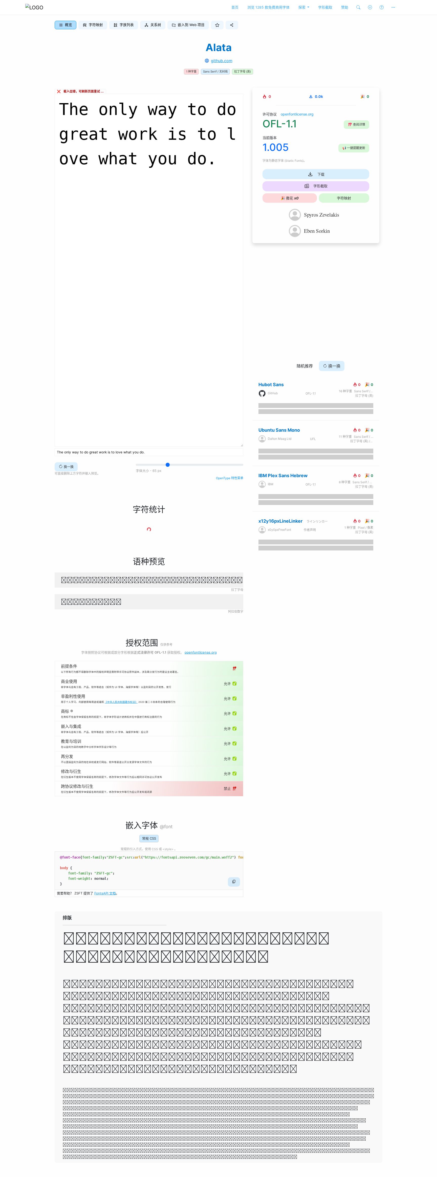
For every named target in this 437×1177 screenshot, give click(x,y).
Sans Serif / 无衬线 (215, 71)
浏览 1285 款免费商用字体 (268, 7)
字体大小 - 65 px (148, 471)
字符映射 (344, 198)
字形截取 (325, 7)
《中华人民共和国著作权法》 (121, 702)
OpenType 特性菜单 (229, 478)
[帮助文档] (381, 7)
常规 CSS (149, 838)
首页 (234, 7)
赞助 (344, 7)
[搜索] (358, 7)
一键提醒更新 (353, 148)
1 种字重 (191, 71)
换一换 (68, 467)
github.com (221, 60)
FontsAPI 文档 (105, 893)
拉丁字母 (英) (242, 71)
